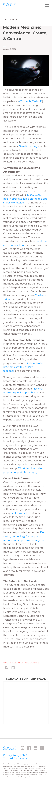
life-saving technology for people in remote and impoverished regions (23, 536)
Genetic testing (28, 146)
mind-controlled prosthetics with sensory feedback (23, 367)
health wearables (21, 513)
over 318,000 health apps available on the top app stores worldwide (25, 198)
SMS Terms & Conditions (15, 757)
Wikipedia (25, 101)
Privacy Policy (11, 755)
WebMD (37, 101)
